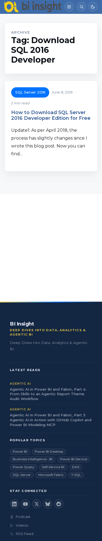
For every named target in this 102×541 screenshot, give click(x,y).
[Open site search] (81, 6)
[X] (36, 503)
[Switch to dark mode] (93, 6)
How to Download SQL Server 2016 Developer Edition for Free (51, 115)
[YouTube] (25, 503)
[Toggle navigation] (69, 6)
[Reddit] (58, 503)
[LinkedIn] (14, 503)
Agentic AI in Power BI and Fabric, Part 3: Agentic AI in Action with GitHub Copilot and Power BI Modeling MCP (50, 420)
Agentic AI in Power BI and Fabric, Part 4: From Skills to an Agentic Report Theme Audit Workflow (48, 394)
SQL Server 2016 (30, 92)
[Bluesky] (47, 503)
